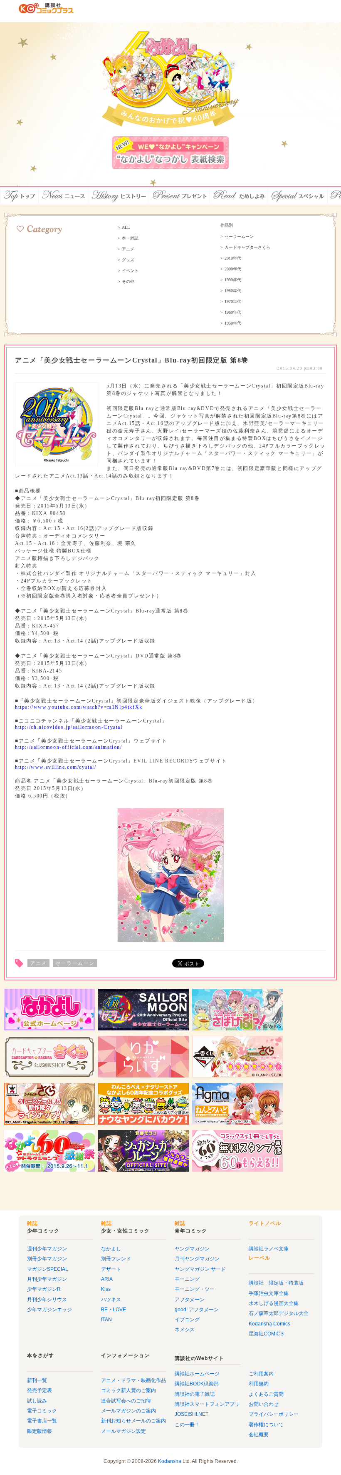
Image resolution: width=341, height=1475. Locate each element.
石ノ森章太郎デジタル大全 (279, 1313)
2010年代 (233, 258)
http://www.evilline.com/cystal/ (55, 767)
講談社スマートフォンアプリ (207, 1404)
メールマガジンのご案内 (128, 1411)
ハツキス (111, 1299)
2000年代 (233, 269)
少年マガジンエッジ (49, 1309)
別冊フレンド (116, 1259)
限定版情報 (39, 1431)
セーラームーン (239, 237)
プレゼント (179, 196)
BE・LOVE (113, 1309)
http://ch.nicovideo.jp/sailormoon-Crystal (69, 727)
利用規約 (259, 1384)
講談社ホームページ (197, 1374)
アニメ (128, 249)
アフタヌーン (190, 1299)
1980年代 (233, 291)
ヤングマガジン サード (200, 1269)
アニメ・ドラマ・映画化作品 (133, 1380)
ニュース (63, 196)
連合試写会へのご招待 (126, 1401)
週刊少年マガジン (47, 1249)
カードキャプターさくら (247, 247)
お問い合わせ (264, 1404)
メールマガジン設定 (123, 1431)
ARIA (107, 1279)
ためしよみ (239, 196)
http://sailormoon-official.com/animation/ (68, 747)
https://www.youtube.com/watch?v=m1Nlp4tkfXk (79, 707)
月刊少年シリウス (47, 1299)
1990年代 (233, 280)
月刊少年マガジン (47, 1279)
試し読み (37, 1401)
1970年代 (233, 302)
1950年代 (233, 323)
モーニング (187, 1279)
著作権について (266, 1425)
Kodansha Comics (269, 1324)
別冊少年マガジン (47, 1259)
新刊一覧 (37, 1380)
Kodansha (169, 1461)
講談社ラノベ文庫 (269, 1249)
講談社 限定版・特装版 (276, 1283)
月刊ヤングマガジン (197, 1259)
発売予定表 (39, 1390)
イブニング (187, 1319)
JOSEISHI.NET (191, 1414)
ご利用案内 (261, 1374)
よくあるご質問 (266, 1394)
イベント (130, 271)
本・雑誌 (130, 238)
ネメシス (185, 1329)
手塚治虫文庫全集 (269, 1293)
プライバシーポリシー (274, 1414)
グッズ (128, 260)
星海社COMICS (266, 1334)
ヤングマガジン (192, 1249)
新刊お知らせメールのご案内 (133, 1421)
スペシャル (298, 196)
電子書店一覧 (42, 1421)
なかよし (111, 1249)
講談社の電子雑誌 (195, 1394)
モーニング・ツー (195, 1289)
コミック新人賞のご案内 (128, 1390)
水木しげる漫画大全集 (274, 1303)
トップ (19, 196)
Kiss (106, 1289)
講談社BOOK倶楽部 (197, 1384)
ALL (126, 227)
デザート (111, 1269)
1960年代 (233, 312)
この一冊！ (187, 1425)
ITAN (106, 1319)
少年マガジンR (44, 1289)
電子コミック (42, 1411)
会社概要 (259, 1435)
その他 (128, 282)
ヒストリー (118, 196)
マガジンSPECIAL (47, 1269)
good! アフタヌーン (197, 1309)
